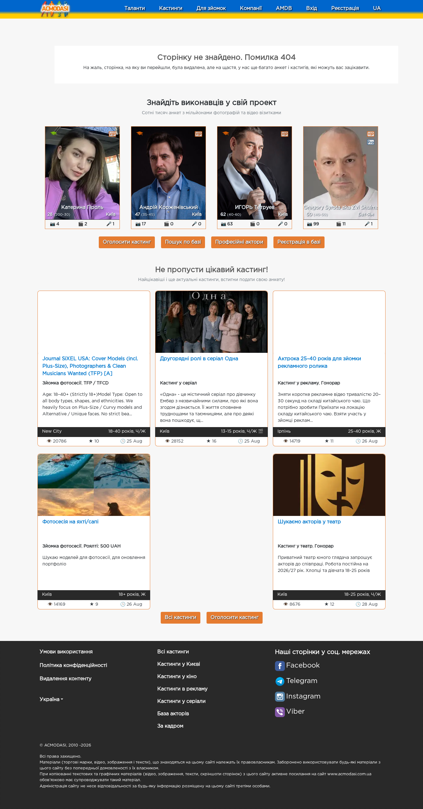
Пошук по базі (183, 242)
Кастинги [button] (170, 8)
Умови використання (66, 652)
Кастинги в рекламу (182, 689)
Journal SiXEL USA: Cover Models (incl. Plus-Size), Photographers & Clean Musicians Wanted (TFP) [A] (90, 366)
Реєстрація (345, 8)
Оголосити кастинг (127, 242)
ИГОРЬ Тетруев (254, 207)
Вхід (311, 8)
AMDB (284, 8)
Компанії (251, 8)
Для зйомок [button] (211, 8)
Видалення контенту (65, 679)
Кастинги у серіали (181, 701)
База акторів (173, 714)
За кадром (170, 726)
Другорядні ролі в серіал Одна (199, 359)
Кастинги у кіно (177, 676)
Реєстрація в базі (299, 242)
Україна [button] (49, 699)
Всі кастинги (180, 617)
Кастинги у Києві (178, 664)
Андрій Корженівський (168, 207)
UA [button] (377, 8)
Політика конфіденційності (73, 665)
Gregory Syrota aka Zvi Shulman (342, 207)
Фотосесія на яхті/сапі (70, 522)
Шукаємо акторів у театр (309, 522)
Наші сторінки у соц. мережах (322, 652)
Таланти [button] (134, 8)
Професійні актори (239, 242)
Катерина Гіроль (82, 207)
